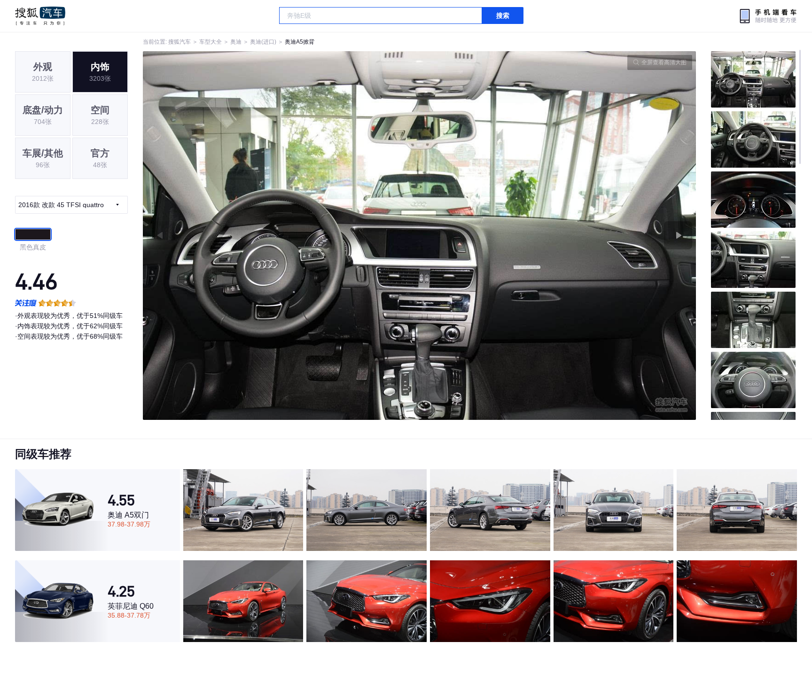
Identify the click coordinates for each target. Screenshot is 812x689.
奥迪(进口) (263, 42)
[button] (281, 235)
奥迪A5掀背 (299, 42)
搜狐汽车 (40, 16)
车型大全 (210, 42)
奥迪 (236, 42)
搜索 (502, 15)
